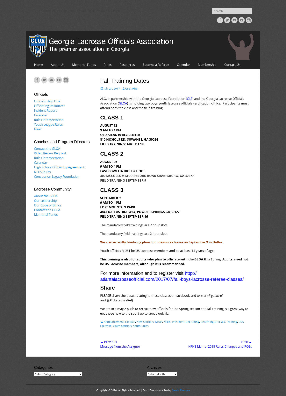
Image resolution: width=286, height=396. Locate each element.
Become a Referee (156, 65)
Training (231, 322)
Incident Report (45, 110)
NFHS (167, 322)
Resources (127, 65)
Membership (207, 65)
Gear (37, 129)
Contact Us (232, 65)
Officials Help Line (47, 101)
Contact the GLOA (47, 148)
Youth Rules (141, 326)
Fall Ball (130, 322)
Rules (108, 65)
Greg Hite (131, 88)
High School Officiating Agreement (59, 167)
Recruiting (192, 322)
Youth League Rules (48, 124)
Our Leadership (45, 200)
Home (38, 65)
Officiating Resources (49, 106)
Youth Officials (122, 326)
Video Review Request (50, 153)
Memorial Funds (84, 65)
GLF (189, 99)
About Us (57, 65)
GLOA (123, 103)
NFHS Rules (42, 172)
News (158, 322)
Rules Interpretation (49, 120)
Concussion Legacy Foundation (57, 176)
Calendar (183, 65)
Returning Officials (213, 322)
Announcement (114, 322)
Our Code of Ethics (47, 205)
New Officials (145, 322)
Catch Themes (181, 390)
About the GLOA (46, 196)
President (178, 322)
